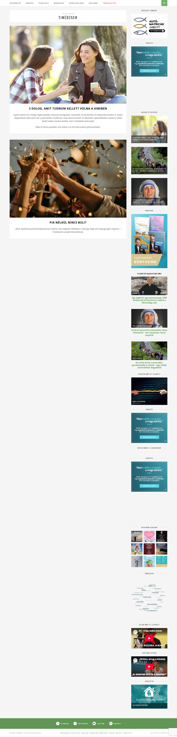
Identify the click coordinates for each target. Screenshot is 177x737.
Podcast (44, 3)
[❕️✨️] (161, 549)
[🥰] (149, 536)
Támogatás (109, 3)
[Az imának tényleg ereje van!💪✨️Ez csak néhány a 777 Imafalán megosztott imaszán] (161, 561)
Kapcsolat (84, 733)
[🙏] (136, 549)
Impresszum (75, 733)
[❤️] (149, 549)
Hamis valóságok (138, 401)
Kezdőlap (15, 3)
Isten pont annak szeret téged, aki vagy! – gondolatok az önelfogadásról (148, 139)
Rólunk (93, 3)
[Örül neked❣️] (136, 536)
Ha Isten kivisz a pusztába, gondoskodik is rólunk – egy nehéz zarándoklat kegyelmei (149, 170)
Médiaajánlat (65, 733)
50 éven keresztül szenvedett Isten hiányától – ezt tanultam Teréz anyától (147, 201)
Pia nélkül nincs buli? (68, 222)
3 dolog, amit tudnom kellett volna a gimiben (68, 108)
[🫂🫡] (136, 561)
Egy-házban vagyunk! (140, 705)
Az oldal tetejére (158, 733)
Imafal (30, 3)
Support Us (128, 733)
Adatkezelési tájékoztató (99, 733)
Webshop (59, 3)
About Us (119, 733)
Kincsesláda (76, 3)
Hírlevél (112, 733)
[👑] (149, 561)
